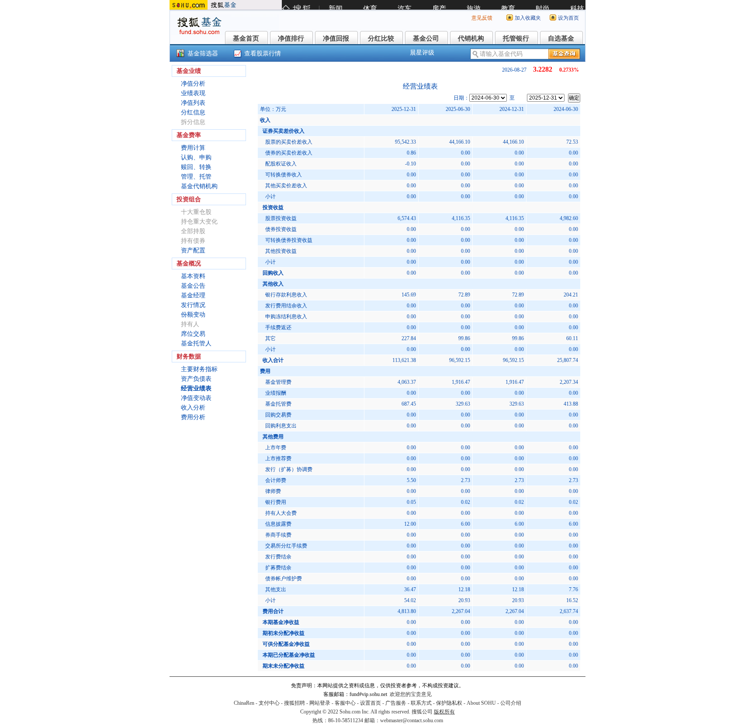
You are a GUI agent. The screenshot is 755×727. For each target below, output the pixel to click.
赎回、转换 (196, 167)
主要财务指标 (199, 369)
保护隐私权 (449, 703)
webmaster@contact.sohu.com (411, 720)
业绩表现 (193, 93)
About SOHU (481, 703)
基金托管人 (196, 343)
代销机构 (471, 38)
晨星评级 (422, 52)
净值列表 (193, 103)
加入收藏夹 (528, 18)
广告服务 (395, 703)
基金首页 (246, 38)
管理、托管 (196, 176)
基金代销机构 (199, 186)
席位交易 (193, 334)
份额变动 (193, 314)
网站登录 (319, 703)
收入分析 (193, 407)
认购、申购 (196, 157)
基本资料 (193, 276)
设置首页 (370, 703)
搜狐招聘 (294, 703)
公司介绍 (510, 703)
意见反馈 (481, 18)
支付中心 (269, 703)
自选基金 (561, 38)
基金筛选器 (202, 53)
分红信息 (193, 112)
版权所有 (444, 712)
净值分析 (193, 83)
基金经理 (193, 295)
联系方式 (421, 703)
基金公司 (426, 38)
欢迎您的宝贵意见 (411, 694)
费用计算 (193, 148)
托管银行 (516, 38)
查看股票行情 (262, 53)
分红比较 (381, 38)
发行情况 (193, 305)
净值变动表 (196, 398)
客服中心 (345, 703)
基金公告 (193, 286)
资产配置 (193, 250)
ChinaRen (244, 703)
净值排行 (291, 38)
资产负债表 (196, 379)
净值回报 (336, 38)
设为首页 (568, 18)
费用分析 (193, 417)
